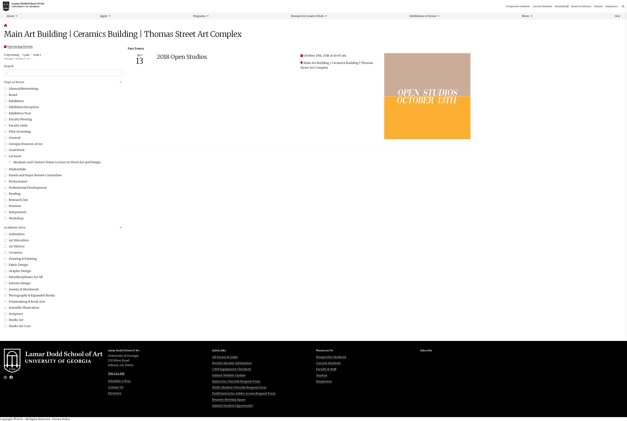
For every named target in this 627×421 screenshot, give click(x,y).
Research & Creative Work (307, 16)
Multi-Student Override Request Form (239, 387)
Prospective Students (518, 6)
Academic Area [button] (14, 227)
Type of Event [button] (14, 82)
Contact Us (115, 387)
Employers (611, 6)
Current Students (542, 6)
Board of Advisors (581, 6)
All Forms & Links (225, 357)
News (525, 16)
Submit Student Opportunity (232, 405)
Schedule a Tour (119, 381)
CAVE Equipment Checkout (231, 369)
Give (617, 16)
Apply (103, 16)
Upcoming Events (20, 46)
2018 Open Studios (182, 56)
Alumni (598, 6)
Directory (114, 393)
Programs (199, 16)
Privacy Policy (61, 419)
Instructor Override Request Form (236, 381)
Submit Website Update (229, 375)
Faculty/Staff (562, 6)
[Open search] (621, 6)
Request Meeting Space (228, 399)
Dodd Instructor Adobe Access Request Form (244, 393)
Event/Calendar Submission (232, 363)
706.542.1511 (116, 374)
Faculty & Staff (326, 369)
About (10, 16)
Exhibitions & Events (423, 16)
